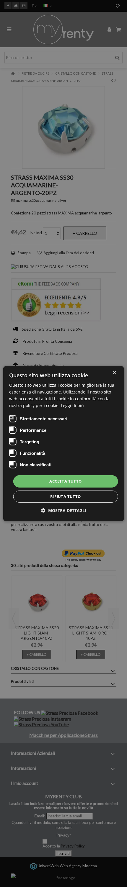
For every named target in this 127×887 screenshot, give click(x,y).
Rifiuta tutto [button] (65, 496)
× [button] (114, 372)
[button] (63, 510)
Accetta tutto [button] (65, 481)
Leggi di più (72, 405)
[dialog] (63, 443)
